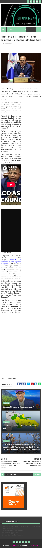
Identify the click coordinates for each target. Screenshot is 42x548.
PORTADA (8, 44)
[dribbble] (34, 1)
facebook (37, 474)
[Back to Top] (29, 542)
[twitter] (31, 1)
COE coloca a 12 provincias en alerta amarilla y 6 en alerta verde (20, 427)
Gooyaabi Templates (33, 545)
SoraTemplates (14, 545)
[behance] (40, 1)
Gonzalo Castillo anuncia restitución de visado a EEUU (18, 407)
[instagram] (37, 1)
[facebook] (28, 1)
